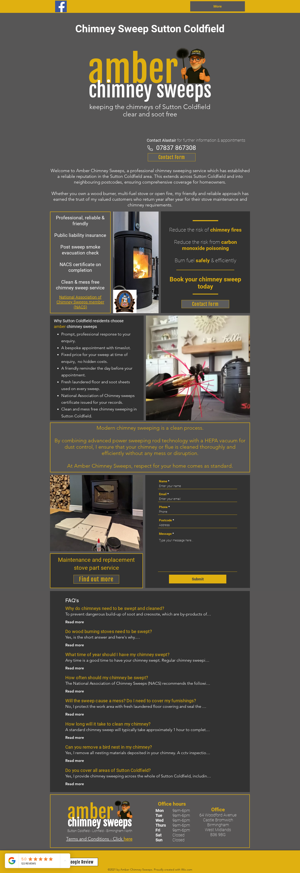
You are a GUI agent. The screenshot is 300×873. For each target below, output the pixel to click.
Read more (74, 622)
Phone (163, 507)
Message (165, 533)
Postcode (165, 520)
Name (163, 481)
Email (163, 494)
